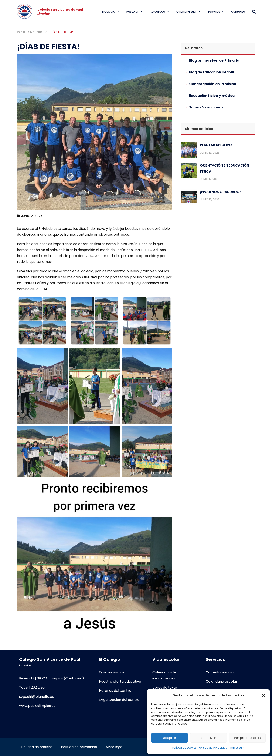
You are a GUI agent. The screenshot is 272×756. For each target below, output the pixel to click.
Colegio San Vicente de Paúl (60, 11)
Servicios (214, 11)
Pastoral (132, 11)
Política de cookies (184, 747)
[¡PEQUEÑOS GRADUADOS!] (189, 198)
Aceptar (169, 738)
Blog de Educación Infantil (211, 72)
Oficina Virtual (186, 11)
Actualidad (157, 11)
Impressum (237, 747)
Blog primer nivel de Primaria (214, 60)
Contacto (238, 11)
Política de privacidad (213, 747)
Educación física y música (212, 95)
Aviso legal (114, 747)
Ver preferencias (247, 738)
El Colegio (108, 11)
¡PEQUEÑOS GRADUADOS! (221, 191)
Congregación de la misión (212, 83)
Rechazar (208, 738)
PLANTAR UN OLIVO (216, 145)
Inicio (21, 32)
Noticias (36, 32)
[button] (263, 695)
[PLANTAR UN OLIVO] (189, 151)
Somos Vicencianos (206, 107)
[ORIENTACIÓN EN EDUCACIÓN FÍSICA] (189, 171)
